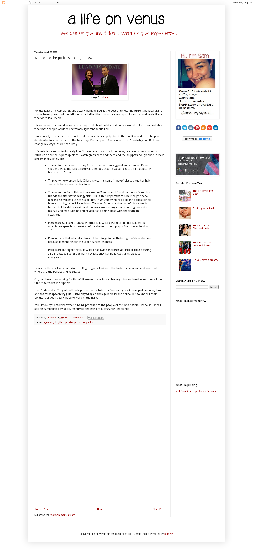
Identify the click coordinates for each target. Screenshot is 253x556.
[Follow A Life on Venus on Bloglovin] (197, 140)
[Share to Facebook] (99, 318)
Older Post (158, 509)
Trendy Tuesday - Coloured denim (202, 244)
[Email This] (89, 318)
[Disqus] (99, 372)
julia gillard (59, 322)
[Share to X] (95, 318)
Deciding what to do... (205, 208)
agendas (48, 322)
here (105, 97)
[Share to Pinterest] (102, 318)
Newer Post (42, 509)
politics (78, 322)
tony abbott (88, 322)
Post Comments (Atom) (62, 514)
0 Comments (76, 317)
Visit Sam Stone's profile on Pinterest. (196, 391)
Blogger (168, 533)
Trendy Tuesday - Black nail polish (202, 227)
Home (100, 509)
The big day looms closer (203, 192)
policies (69, 322)
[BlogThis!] (92, 318)
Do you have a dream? (205, 259)
